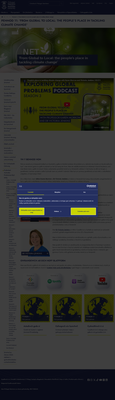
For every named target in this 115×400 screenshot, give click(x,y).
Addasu (56, 211)
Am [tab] (84, 192)
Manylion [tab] (57, 192)
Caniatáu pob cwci (83, 211)
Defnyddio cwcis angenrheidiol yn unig (31, 211)
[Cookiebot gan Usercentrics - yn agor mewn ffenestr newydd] (88, 186)
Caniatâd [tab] (30, 192)
